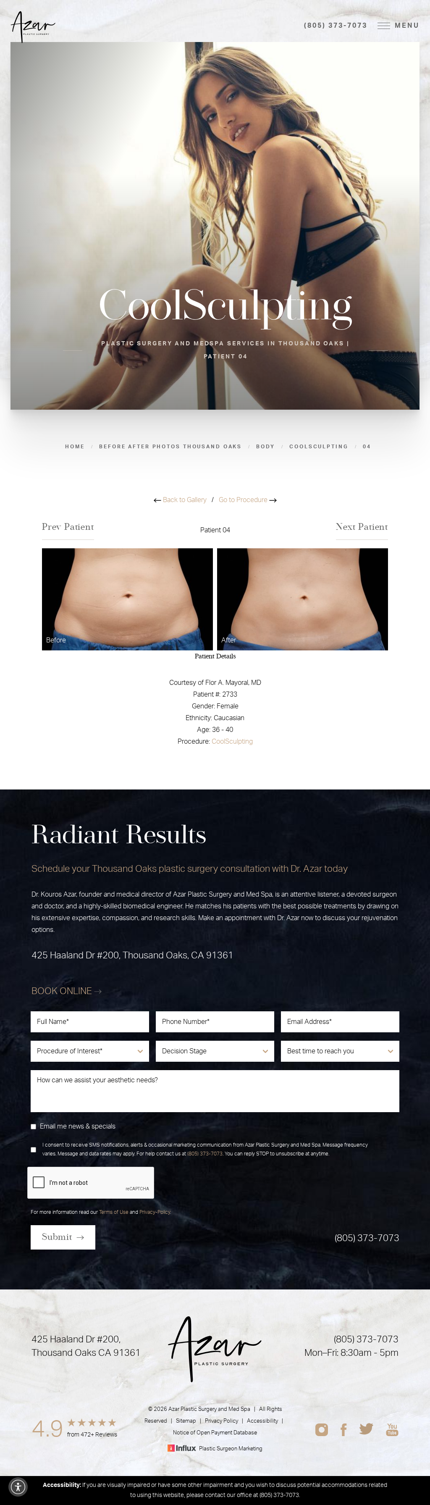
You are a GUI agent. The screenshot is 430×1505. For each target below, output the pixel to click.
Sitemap (186, 1421)
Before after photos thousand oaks (170, 446)
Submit (57, 1236)
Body (265, 446)
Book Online (62, 991)
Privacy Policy (221, 1421)
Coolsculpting (318, 446)
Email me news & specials (77, 1126)
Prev (68, 526)
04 (367, 446)
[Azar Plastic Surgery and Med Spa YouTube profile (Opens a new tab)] (392, 1429)
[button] (18, 1487)
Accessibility (262, 1421)
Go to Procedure (244, 500)
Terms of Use (113, 1212)
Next (362, 526)
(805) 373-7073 (335, 25)
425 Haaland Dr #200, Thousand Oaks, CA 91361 (132, 955)
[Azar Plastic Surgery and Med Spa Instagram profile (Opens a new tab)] (321, 1429)
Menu (407, 25)
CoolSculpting (232, 741)
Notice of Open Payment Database (215, 1433)
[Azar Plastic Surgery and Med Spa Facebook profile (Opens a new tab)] (344, 1429)
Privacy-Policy (154, 1212)
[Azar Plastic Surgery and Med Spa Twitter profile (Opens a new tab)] (366, 1429)
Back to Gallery (184, 500)
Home (75, 446)
